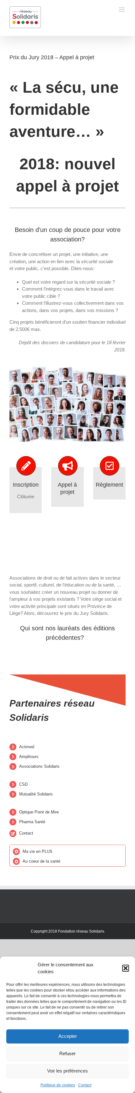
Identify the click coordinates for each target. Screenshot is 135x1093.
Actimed (26, 746)
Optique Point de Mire (39, 812)
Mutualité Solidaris (36, 794)
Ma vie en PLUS (37, 851)
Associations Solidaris (39, 766)
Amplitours (29, 756)
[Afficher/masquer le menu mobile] (122, 9)
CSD (23, 784)
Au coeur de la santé (41, 861)
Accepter (67, 1036)
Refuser (67, 1053)
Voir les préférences (67, 1070)
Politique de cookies (57, 1085)
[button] (125, 968)
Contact (84, 1085)
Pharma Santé (32, 821)
